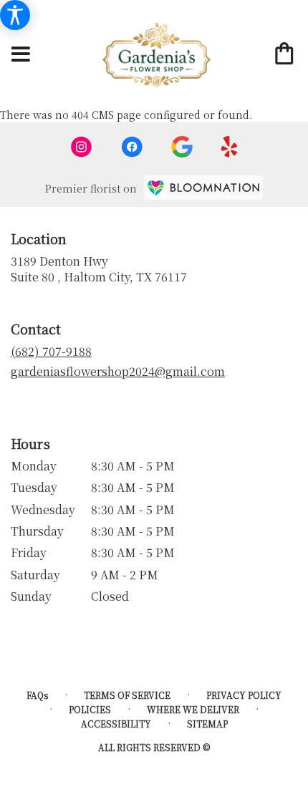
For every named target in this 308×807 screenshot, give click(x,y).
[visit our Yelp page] (229, 147)
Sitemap (207, 723)
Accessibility (116, 723)
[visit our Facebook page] (132, 147)
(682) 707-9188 (51, 351)
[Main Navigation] (21, 55)
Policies (90, 709)
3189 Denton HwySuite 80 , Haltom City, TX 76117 (99, 269)
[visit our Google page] (182, 147)
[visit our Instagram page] (82, 147)
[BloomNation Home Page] (203, 187)
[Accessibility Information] (15, 15)
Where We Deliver (193, 709)
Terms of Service (127, 695)
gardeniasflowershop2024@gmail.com (118, 371)
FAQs (37, 695)
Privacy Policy (243, 695)
